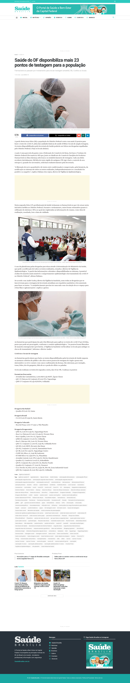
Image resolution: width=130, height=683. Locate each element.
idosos (58, 502)
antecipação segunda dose (23, 479)
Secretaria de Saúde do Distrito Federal (40, 526)
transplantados (41, 538)
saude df (58, 523)
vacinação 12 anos (20, 544)
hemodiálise (50, 502)
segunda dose (58, 526)
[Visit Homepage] (22, 9)
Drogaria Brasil (54, 492)
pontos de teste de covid (42, 518)
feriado (64, 500)
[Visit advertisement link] (74, 9)
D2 (61, 487)
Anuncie (92, 18)
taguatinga (73, 531)
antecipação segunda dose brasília (43, 479)
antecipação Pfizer (81, 477)
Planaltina (30, 518)
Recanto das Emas (43, 520)
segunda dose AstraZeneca (72, 526)
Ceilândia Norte (61, 484)
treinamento (51, 538)
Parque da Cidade (74, 515)
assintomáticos (55, 482)
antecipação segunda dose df (63, 479)
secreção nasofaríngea (76, 523)
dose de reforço (46, 490)
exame (36, 495)
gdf (22, 502)
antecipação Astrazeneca (67, 477)
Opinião (48, 18)
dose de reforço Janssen (78, 490)
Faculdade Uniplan (50, 497)
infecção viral (46, 505)
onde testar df (82, 513)
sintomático (52, 531)
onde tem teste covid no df (68, 513)
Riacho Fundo (70, 520)
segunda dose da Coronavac (23, 528)
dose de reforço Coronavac (61, 490)
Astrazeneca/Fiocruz (78, 482)
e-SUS (30, 495)
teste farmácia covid (47, 536)
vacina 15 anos (30, 541)
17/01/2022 (17, 74)
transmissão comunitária (28, 538)
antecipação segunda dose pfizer (25, 482)
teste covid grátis (20, 536)
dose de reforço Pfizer (21, 492)
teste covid (52, 533)
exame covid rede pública (69, 495)
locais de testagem (73, 508)
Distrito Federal (19, 490)
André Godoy (54, 477)
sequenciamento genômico (42, 528)
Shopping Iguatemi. (69, 528)
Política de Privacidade (88, 678)
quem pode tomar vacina (77, 518)
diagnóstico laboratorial (79, 487)
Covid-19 (55, 487)
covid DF (40, 487)
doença (38, 490)
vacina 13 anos (76, 538)
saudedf (65, 523)
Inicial (25, 18)
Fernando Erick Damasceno (76, 500)
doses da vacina (35, 492)
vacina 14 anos (19, 541)
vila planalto (35, 546)
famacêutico (61, 497)
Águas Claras (44, 477)
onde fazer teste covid (51, 513)
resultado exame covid (57, 520)
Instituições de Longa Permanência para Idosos (73, 505)
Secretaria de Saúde (21, 526)
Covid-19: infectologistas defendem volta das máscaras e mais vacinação (60, 586)
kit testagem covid (50, 508)
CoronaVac (81, 484)
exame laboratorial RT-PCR (23, 497)
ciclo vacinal (72, 484)
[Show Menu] (17, 17)
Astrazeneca (66, 482)
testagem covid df (41, 533)
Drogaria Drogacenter (79, 492)
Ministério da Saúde (33, 510)
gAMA (17, 502)
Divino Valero (30, 490)
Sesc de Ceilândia (57, 528)
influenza (54, 505)
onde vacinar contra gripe (37, 515)
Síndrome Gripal (19, 531)
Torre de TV (80, 536)
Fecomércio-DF (56, 500)
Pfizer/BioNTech (20, 518)
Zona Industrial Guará (47, 546)
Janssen (23, 508)
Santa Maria (18, 523)
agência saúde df (24, 477)
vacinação (73, 541)
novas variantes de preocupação (50, 510)
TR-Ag (17, 538)
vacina (68, 538)
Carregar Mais (52, 595)
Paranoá (64, 515)
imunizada (78, 502)
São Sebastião (28, 523)
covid (34, 487)
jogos (41, 508)
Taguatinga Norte (83, 531)
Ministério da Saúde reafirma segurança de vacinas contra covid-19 (42, 585)
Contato (33, 1)
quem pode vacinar (20, 520)
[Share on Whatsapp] (83, 135)
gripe (43, 502)
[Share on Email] (79, 135)
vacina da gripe (41, 541)
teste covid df (74, 533)
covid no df (48, 487)
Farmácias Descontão (43, 500)
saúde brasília (38, 523)
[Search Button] (113, 17)
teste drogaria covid (33, 536)
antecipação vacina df (43, 482)
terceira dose (19, 533)
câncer (35, 484)
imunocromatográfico (21, 505)
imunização (70, 502)
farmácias (32, 500)
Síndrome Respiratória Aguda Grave (37, 531)
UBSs (62, 538)
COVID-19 (21, 54)
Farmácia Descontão (21, 500)
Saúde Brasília (57, 643)
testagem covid (29, 533)
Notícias (36, 18)
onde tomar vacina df (21, 515)
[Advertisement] (65, 34)
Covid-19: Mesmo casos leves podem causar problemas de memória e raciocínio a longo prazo (23, 586)
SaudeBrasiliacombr (22, 661)
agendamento (35, 477)
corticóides (27, 487)
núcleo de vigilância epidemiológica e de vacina (29, 513)
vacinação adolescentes (35, 544)
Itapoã (17, 508)
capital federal (44, 484)
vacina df (50, 541)
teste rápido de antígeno (62, 536)
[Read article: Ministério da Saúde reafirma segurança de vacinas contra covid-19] (42, 576)
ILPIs (63, 502)
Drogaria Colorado (65, 492)
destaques (67, 487)
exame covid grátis (54, 495)
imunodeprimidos (35, 505)
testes (73, 536)
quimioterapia (32, 520)
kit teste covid (61, 508)
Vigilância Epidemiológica (22, 546)
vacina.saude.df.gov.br (61, 541)
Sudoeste (60, 531)
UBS (58, 538)
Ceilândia (52, 484)
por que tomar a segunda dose (59, 518)
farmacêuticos (71, 497)
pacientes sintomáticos (53, 515)
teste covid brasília (62, 533)
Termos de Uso (98, 678)
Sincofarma (80, 528)
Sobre (69, 18)
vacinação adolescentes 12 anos (54, 544)
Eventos (59, 18)
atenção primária (20, 484)
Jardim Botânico (32, 508)
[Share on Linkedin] (88, 135)
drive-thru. (45, 492)
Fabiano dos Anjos (38, 497)
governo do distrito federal (32, 502)
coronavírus (18, 487)
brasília (29, 484)
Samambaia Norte (81, 520)
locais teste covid (20, 510)
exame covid (43, 495)
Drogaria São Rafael (21, 495)
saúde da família (49, 523)
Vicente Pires (69, 544)
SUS (66, 531)
